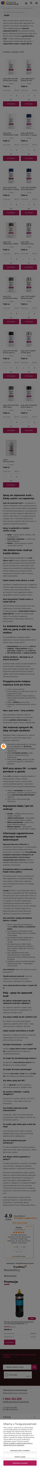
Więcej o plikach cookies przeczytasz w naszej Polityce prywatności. (18, 1444)
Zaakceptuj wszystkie (20, 1463)
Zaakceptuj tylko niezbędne (20, 1450)
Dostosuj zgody (20, 1457)
